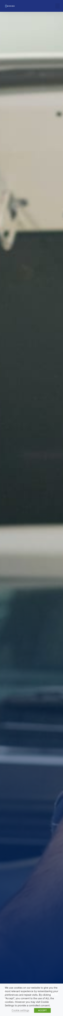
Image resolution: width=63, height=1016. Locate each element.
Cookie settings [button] (20, 1010)
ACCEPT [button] (42, 1010)
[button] (57, 6)
